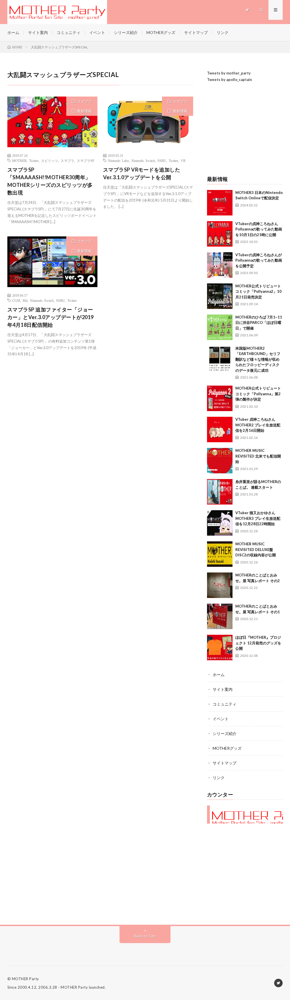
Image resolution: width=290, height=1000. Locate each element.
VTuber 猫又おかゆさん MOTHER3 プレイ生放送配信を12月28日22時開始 (257, 518)
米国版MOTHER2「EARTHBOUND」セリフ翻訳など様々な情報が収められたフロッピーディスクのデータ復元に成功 (257, 359)
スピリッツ (49, 160)
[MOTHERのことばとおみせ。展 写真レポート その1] (220, 616)
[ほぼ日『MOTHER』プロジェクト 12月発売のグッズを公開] (220, 647)
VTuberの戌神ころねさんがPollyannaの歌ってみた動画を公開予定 (258, 260)
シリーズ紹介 (126, 32)
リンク (223, 32)
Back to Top (144, 935)
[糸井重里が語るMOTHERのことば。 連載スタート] (220, 492)
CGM (16, 300)
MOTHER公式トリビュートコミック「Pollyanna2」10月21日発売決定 (258, 291)
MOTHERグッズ (160, 32)
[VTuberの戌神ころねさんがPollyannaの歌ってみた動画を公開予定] (220, 265)
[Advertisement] (245, 129)
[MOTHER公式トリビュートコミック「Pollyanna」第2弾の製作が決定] (220, 398)
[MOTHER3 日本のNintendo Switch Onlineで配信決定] (220, 202)
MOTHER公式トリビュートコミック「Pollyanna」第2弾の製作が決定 (258, 393)
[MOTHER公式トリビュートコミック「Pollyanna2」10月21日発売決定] (220, 296)
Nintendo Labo (118, 160)
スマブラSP (85, 160)
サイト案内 (38, 32)
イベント (97, 32)
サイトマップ (196, 32)
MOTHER (19, 160)
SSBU (161, 160)
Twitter (34, 160)
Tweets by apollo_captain (229, 79)
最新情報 (84, 111)
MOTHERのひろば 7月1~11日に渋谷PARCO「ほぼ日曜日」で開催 (258, 322)
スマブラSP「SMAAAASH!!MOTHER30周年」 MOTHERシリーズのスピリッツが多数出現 (50, 181)
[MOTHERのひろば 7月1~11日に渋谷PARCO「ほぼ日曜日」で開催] (220, 327)
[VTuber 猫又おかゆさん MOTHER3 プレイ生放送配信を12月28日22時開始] (220, 523)
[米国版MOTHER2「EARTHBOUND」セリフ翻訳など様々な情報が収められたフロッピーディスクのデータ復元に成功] (220, 358)
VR (183, 160)
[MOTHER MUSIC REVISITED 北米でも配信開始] (220, 460)
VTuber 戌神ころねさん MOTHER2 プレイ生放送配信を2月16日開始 (257, 425)
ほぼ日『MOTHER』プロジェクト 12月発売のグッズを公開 (258, 643)
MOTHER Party (25, 979)
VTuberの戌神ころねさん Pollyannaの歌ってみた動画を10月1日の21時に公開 (258, 229)
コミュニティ (68, 32)
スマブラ (84, 101)
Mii (25, 300)
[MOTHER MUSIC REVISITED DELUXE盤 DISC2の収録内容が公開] (220, 554)
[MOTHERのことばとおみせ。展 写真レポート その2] (220, 585)
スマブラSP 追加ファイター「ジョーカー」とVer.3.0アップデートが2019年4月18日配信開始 (50, 317)
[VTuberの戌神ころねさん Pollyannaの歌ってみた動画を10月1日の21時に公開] (220, 234)
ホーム (13, 32)
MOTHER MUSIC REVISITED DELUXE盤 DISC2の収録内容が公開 (255, 549)
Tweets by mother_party (229, 73)
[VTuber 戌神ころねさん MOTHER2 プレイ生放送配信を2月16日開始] (220, 429)
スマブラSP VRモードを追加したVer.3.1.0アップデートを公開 (141, 173)
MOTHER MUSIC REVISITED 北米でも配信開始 (258, 456)
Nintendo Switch (143, 160)
